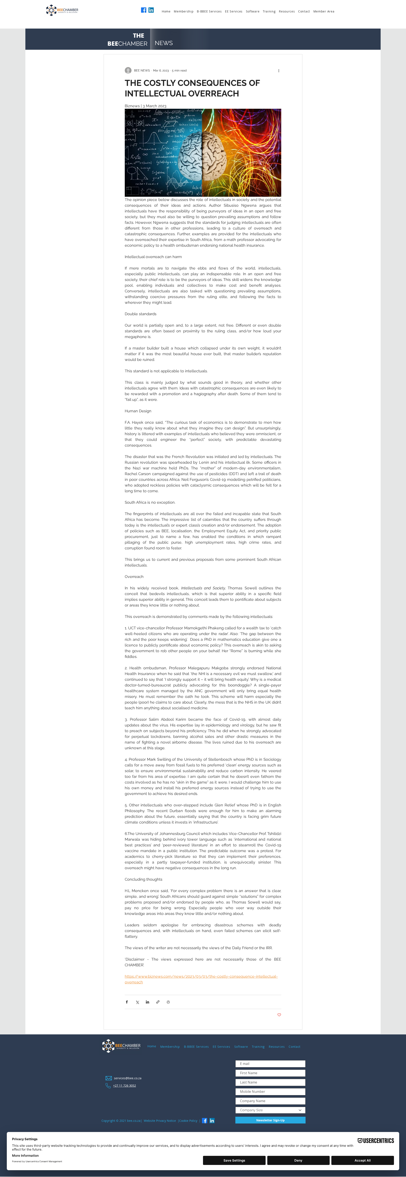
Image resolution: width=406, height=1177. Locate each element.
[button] (185, 11)
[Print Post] (168, 1002)
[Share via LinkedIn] (147, 1002)
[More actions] (278, 70)
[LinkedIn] (151, 10)
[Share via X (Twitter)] (137, 1002)
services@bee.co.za (127, 1078)
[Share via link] (158, 1002)
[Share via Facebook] (127, 1002)
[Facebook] (143, 10)
